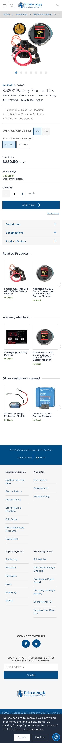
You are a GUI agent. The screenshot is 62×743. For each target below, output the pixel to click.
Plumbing (11, 592)
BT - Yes (23, 144)
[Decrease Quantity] (6, 193)
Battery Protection (42, 14)
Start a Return (14, 491)
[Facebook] (26, 641)
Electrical (11, 567)
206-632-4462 (24, 457)
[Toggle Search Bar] (11, 5)
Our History (40, 479)
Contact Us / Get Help (15, 481)
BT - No (9, 144)
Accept (22, 737)
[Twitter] (36, 641)
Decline (39, 737)
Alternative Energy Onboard (44, 569)
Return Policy (53, 213)
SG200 (20, 85)
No (46, 130)
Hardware (11, 575)
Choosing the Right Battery (44, 592)
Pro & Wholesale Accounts (15, 529)
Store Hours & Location (13, 509)
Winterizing (21, 14)
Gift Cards (11, 519)
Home (6, 14)
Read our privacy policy (29, 729)
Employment (41, 488)
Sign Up (31, 675)
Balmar (7, 85)
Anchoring (11, 559)
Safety (9, 600)
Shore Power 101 (43, 601)
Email (42, 457)
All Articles (40, 559)
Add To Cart (29, 204)
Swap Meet (12, 538)
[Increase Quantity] (22, 193)
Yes (37, 130)
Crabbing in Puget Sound (44, 581)
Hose (8, 584)
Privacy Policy (42, 496)
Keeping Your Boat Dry (44, 612)
